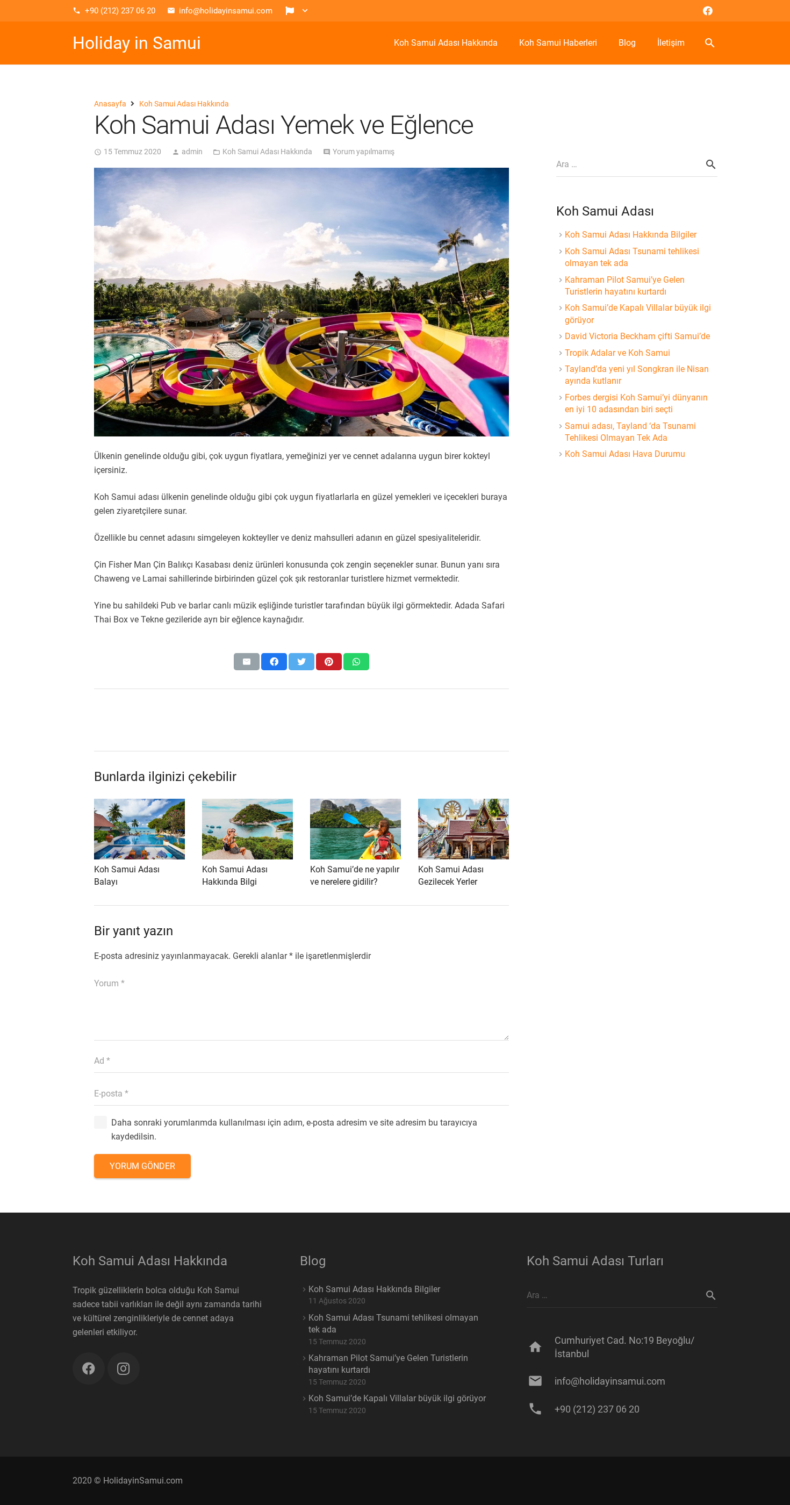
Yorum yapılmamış (363, 151)
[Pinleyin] (329, 661)
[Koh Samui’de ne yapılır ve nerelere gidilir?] (355, 829)
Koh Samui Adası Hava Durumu (625, 454)
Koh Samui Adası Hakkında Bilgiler (630, 235)
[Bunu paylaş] (274, 661)
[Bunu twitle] (301, 661)
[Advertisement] (636, 675)
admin (192, 151)
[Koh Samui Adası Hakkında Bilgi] (247, 829)
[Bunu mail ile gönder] (247, 661)
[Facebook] (707, 10)
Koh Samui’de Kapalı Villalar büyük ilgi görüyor (397, 1398)
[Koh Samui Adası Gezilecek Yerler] (463, 829)
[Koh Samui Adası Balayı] (139, 829)
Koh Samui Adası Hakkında (267, 151)
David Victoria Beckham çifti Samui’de (637, 336)
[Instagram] (123, 1368)
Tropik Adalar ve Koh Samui (617, 353)
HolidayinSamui (133, 1480)
